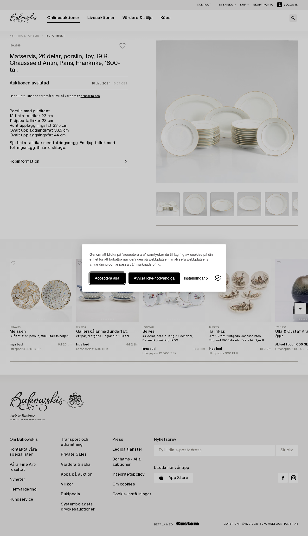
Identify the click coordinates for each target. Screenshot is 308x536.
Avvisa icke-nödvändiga (154, 278)
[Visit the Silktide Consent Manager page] (218, 278)
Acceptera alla (107, 278)
